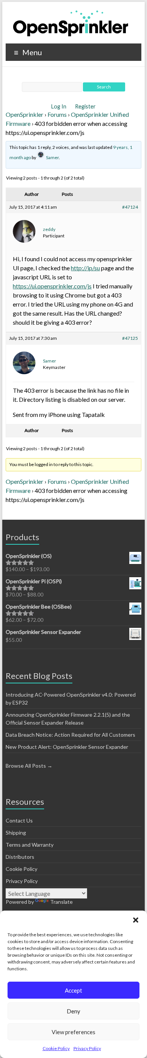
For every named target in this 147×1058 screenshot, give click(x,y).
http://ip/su (85, 267)
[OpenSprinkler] (71, 23)
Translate (61, 901)
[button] (135, 920)
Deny (73, 1011)
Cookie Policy (56, 1048)
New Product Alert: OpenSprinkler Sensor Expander (67, 747)
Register (85, 106)
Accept (73, 990)
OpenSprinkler (24, 114)
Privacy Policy (87, 1048)
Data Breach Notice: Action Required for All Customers (70, 734)
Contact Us (19, 820)
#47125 (130, 338)
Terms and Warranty (30, 844)
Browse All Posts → (29, 765)
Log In (59, 106)
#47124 (130, 207)
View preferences (73, 1032)
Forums (57, 114)
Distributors (20, 857)
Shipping (16, 832)
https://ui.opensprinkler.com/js (52, 286)
